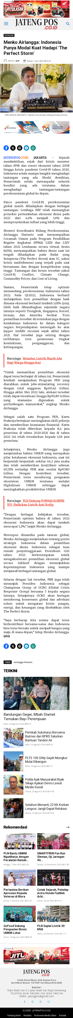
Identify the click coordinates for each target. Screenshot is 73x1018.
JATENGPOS (12, 157)
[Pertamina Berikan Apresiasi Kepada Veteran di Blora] (20, 878)
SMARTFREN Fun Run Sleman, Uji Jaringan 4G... (51, 857)
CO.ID (24, 157)
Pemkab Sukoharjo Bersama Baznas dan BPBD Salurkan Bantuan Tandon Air (45, 736)
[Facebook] (24, 1002)
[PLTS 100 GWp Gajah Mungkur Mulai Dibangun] (13, 761)
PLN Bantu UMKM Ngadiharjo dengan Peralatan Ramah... (16, 857)
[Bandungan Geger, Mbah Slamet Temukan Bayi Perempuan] (36, 693)
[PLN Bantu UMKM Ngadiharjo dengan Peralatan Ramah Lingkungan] (20, 841)
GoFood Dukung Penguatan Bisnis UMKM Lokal (15, 929)
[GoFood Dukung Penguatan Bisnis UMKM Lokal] (20, 914)
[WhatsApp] (48, 1002)
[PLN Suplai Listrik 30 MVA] (53, 914)
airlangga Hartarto (23, 662)
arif (17, 60)
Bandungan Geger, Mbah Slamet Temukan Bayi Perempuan (29, 716)
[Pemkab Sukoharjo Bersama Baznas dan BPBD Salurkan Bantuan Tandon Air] (13, 738)
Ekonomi (9, 35)
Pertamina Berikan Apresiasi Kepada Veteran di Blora (16, 893)
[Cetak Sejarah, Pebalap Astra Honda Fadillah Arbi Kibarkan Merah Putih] (53, 878)
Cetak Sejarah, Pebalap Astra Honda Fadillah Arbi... (52, 893)
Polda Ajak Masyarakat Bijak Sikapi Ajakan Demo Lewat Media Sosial (44, 783)
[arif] (6, 61)
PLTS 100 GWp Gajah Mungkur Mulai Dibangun (46, 760)
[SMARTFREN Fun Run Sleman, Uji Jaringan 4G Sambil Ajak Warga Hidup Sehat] (53, 841)
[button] (6, 148)
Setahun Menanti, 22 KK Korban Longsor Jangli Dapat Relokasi (47, 807)
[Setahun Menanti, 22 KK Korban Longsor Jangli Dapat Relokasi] (13, 808)
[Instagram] (32, 1002)
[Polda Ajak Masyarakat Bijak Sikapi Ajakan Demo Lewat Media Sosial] (13, 785)
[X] (40, 1002)
